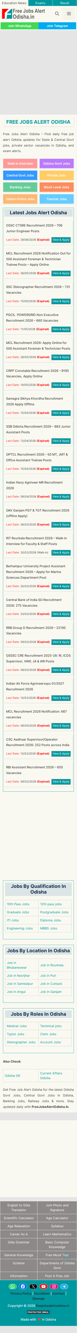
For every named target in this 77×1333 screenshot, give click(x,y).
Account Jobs (50, 1042)
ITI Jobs (13, 920)
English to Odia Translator (18, 1207)
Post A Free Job (57, 1276)
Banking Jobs (20, 187)
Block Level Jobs (56, 187)
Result (64, 3)
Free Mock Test (57, 1255)
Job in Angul (16, 992)
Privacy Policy (21, 1293)
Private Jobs (56, 175)
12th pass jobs (51, 904)
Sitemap (38, 1299)
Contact (58, 1293)
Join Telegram (57, 26)
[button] (67, 1257)
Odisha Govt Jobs (56, 163)
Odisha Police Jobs (20, 199)
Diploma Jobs (50, 920)
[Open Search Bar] (57, 14)
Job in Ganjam (51, 992)
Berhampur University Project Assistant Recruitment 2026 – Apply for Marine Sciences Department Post (35, 571)
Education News (14, 3)
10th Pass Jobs (18, 904)
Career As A (19, 1234)
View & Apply (61, 239)
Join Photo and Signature (57, 1207)
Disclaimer (42, 1293)
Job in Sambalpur (20, 984)
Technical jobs (50, 1026)
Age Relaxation (18, 1226)
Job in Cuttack (51, 984)
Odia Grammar (19, 1242)
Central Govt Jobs (20, 175)
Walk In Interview (20, 163)
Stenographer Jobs (21, 1042)
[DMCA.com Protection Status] (38, 1316)
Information (18, 1276)
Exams (40, 3)
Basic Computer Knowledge (57, 1244)
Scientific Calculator (19, 1218)
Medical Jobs (17, 1026)
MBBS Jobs (48, 928)
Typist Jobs (15, 1034)
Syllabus (57, 1226)
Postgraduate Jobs (54, 912)
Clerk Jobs (48, 1034)
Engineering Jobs (20, 928)
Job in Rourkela (51, 965)
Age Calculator (57, 1218)
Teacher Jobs (56, 199)
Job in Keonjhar (18, 975)
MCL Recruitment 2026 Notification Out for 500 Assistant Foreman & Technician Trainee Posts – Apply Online (38, 259)
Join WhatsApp (19, 26)
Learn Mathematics (57, 1234)
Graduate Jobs (18, 912)
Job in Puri (48, 975)
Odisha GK (12, 1076)
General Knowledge (18, 1255)
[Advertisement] (38, 72)
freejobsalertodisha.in (52, 1306)
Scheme (19, 1263)
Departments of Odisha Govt (57, 1265)
